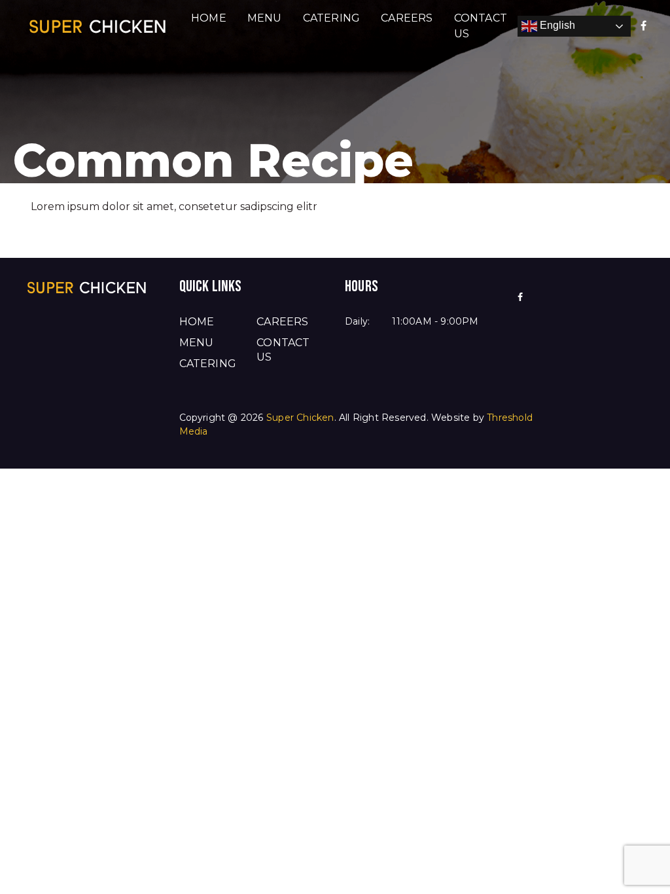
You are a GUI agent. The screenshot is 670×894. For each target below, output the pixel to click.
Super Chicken (300, 417)
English (556, 25)
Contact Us (480, 26)
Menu (264, 18)
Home (208, 18)
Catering (332, 18)
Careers (406, 18)
